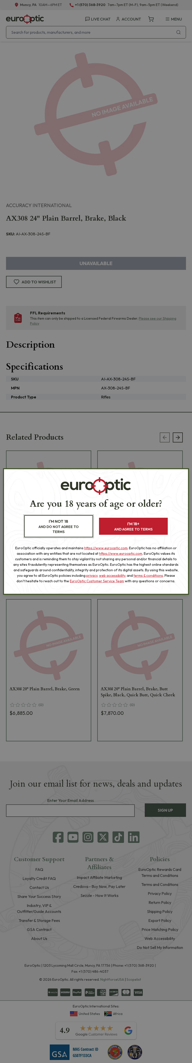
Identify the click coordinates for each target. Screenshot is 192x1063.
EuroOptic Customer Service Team (97, 581)
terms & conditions (148, 575)
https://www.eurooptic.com (106, 548)
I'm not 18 (58, 526)
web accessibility (112, 575)
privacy (92, 575)
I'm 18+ (133, 526)
